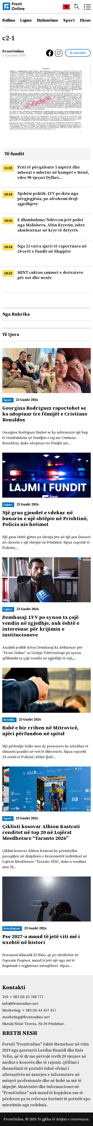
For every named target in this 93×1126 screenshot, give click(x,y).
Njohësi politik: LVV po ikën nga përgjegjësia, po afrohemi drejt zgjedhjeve (47, 199)
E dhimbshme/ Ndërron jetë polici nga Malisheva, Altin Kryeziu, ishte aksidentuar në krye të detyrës (51, 225)
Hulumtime (47, 20)
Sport (69, 20)
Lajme (26, 20)
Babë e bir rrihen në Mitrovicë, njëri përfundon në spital (40, 731)
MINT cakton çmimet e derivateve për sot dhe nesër (50, 275)
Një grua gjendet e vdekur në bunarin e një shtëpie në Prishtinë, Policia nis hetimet (45, 519)
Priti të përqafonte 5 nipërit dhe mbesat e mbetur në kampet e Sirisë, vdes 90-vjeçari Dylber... (53, 172)
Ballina (8, 20)
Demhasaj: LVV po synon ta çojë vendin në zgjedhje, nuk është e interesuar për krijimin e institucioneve (40, 626)
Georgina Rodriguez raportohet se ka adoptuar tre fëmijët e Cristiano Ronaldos (44, 414)
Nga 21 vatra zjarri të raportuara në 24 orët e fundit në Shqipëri (52, 249)
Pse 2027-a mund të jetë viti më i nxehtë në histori (41, 940)
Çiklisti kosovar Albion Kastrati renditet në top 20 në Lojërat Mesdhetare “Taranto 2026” (41, 832)
